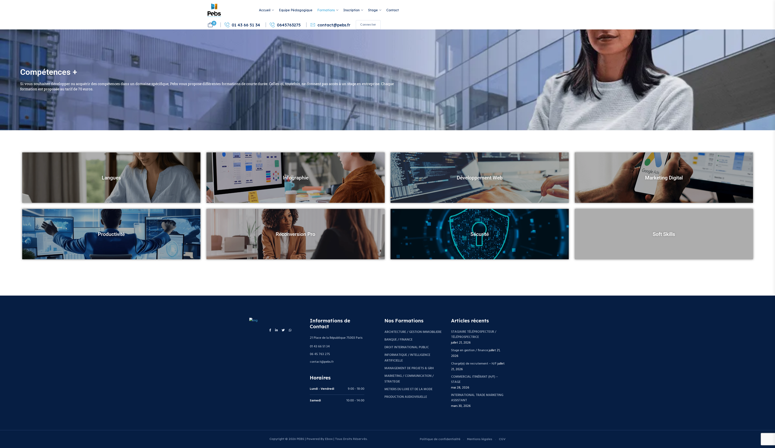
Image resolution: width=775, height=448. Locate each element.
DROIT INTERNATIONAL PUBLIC (406, 347)
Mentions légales (479, 439)
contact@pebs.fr (333, 24)
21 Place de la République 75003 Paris (336, 338)
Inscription (351, 10)
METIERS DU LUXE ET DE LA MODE (408, 389)
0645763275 (289, 24)
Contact (392, 10)
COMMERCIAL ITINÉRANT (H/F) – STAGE (474, 379)
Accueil (264, 10)
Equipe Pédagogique (295, 10)
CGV (502, 439)
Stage (373, 10)
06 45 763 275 (320, 354)
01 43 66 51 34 (246, 24)
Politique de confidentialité (440, 439)
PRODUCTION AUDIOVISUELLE (405, 397)
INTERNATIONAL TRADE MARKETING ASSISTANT (477, 398)
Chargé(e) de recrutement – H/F (474, 363)
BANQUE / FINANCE (398, 339)
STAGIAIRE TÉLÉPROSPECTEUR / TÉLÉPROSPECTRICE (473, 334)
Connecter (368, 24)
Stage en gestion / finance (469, 350)
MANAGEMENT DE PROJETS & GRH (409, 368)
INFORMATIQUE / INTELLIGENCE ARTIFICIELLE (407, 357)
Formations (326, 10)
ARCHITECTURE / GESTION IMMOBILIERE (413, 332)
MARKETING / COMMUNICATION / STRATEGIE (409, 378)
